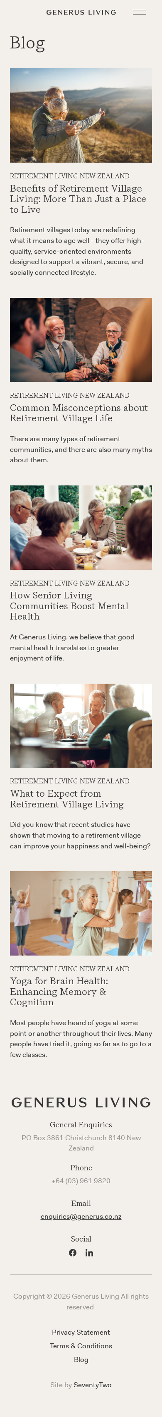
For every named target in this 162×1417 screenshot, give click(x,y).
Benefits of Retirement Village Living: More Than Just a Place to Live (78, 199)
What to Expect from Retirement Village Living (67, 799)
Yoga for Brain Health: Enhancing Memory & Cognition (59, 991)
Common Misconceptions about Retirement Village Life (79, 413)
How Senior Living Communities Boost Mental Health (69, 605)
